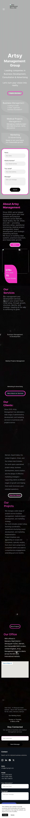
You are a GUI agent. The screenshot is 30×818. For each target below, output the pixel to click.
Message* (7, 176)
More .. (15, 245)
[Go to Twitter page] (13, 760)
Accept (5, 815)
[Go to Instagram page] (2, 760)
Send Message (15, 744)
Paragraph (4, 791)
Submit (15, 190)
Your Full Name (6, 735)
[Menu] (4, 9)
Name (6, 152)
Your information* (7, 783)
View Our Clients (15, 495)
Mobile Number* (9, 160)
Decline (12, 815)
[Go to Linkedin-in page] (6, 760)
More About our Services (15, 393)
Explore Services (15, 93)
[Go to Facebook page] (10, 760)
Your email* (8, 168)
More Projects (15, 626)
